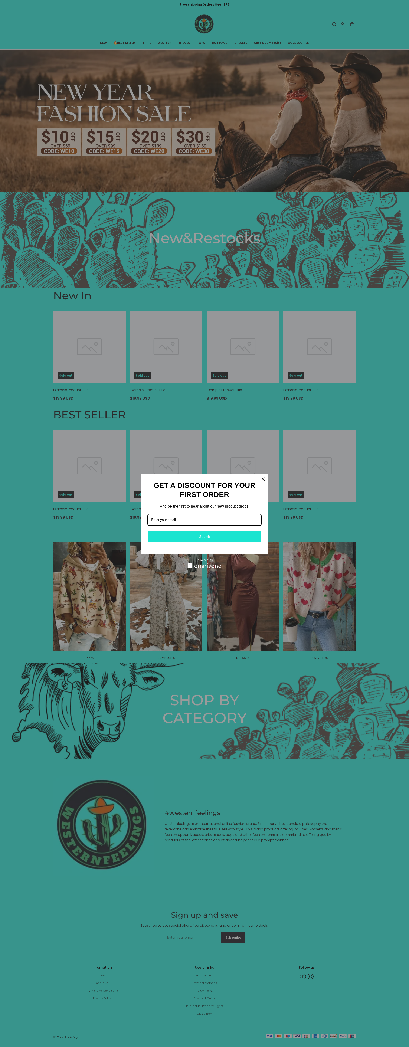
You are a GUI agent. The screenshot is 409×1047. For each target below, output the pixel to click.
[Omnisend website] (204, 563)
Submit (204, 537)
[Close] (263, 479)
